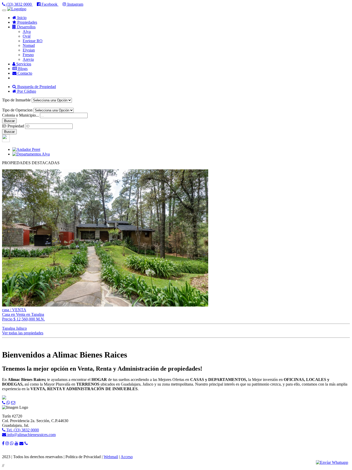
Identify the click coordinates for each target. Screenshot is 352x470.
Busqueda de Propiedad (36, 86)
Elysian (29, 50)
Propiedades (26, 22)
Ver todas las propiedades (22, 333)
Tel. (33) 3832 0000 (22, 430)
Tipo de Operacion (17, 110)
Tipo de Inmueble (16, 100)
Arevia (28, 59)
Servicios (23, 64)
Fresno (28, 55)
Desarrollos (26, 27)
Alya (27, 31)
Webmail (111, 457)
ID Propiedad (13, 126)
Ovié (27, 36)
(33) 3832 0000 (19, 4)
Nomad (29, 45)
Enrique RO (33, 41)
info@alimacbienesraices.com (31, 434)
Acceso (127, 457)
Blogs (22, 68)
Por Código (26, 91)
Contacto (24, 73)
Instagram (74, 4)
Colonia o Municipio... (20, 115)
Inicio (21, 17)
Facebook (49, 4)
